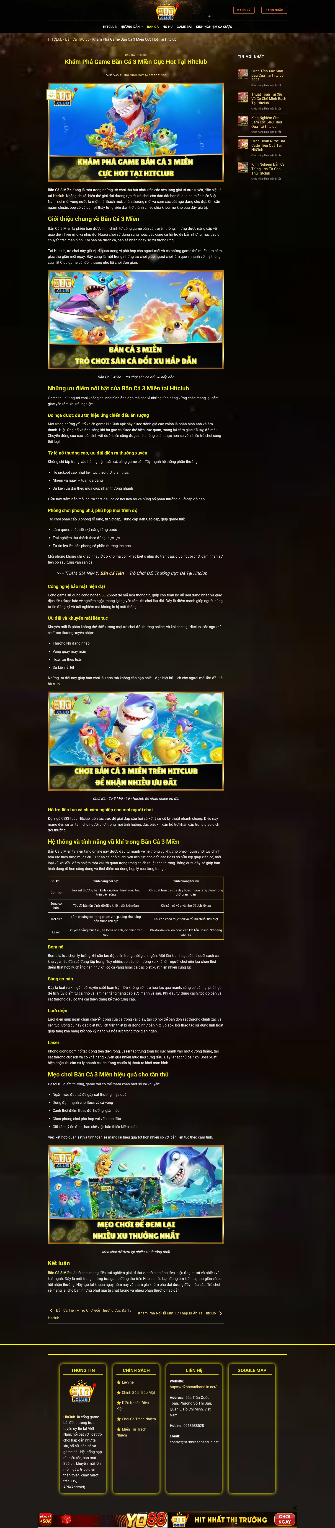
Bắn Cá (153, 27)
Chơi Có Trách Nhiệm (139, 1419)
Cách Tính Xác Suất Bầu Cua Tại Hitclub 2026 (267, 75)
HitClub (110, 27)
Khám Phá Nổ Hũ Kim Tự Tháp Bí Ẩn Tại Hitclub (177, 1313)
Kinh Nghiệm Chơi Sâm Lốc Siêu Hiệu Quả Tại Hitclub (266, 122)
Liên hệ (128, 1382)
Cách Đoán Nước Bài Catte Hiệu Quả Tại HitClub (268, 145)
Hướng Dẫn (130, 27)
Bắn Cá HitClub (77, 39)
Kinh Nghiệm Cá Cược (214, 27)
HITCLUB (55, 39)
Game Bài (184, 27)
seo (163, 75)
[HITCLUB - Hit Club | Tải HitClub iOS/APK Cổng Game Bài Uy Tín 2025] (167, 10)
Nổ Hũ (168, 27)
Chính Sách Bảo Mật (138, 1392)
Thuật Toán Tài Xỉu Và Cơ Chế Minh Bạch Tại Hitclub (268, 98)
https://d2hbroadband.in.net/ (193, 1387)
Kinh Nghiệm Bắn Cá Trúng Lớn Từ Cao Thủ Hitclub (268, 168)
